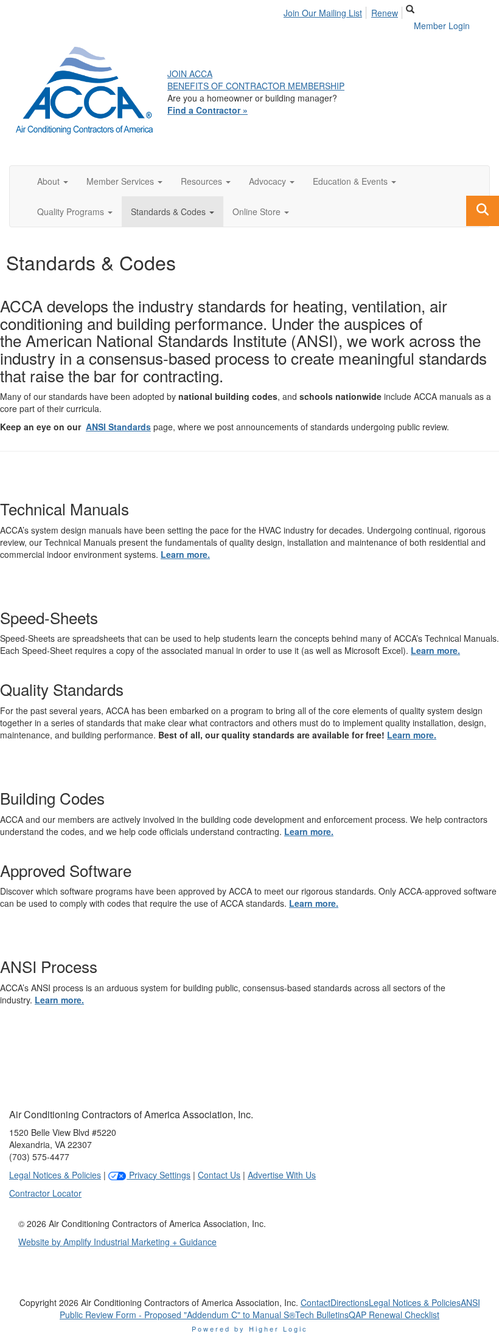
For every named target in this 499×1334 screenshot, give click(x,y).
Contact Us (219, 1175)
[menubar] (344, 11)
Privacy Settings (158, 1175)
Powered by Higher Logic (250, 1328)
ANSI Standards (118, 427)
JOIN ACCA (189, 73)
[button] (52, 181)
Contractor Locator (45, 1193)
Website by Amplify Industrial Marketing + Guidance (117, 1242)
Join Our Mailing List (323, 13)
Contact (315, 1302)
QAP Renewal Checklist (394, 1314)
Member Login (442, 25)
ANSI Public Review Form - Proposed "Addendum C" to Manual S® (270, 1308)
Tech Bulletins (322, 1314)
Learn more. (185, 554)
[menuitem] (326, 11)
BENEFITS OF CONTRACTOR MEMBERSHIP (255, 86)
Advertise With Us (282, 1175)
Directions (349, 1302)
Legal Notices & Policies (55, 1175)
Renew (384, 13)
